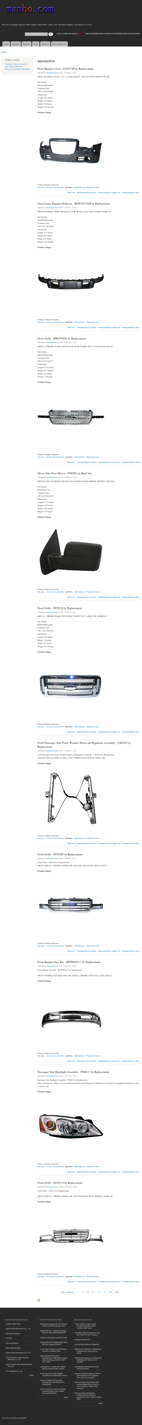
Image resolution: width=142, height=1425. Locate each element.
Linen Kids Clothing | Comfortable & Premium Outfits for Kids (53, 1350)
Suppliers (15, 44)
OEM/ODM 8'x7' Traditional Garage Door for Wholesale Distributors (53, 1331)
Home (6, 44)
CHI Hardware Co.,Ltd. (14, 1371)
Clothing (8, 64)
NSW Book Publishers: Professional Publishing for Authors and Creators (88, 1360)
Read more (71, 192)
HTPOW (9, 1338)
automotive (69, 187)
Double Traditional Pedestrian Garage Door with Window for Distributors (52, 1382)
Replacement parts (93, 187)
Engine (18, 69)
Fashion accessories (19, 64)
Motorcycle (9, 69)
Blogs (36, 44)
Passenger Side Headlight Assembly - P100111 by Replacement (73, 1072)
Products (26, 44)
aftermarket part (79, 187)
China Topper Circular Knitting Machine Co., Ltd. (17, 1358)
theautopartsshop (52, 73)
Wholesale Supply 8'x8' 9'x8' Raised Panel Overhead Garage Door (53, 1325)
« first (62, 1292)
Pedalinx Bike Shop (13, 1324)
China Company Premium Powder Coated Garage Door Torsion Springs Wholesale (53, 1391)
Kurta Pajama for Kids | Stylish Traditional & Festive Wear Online (53, 1374)
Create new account (70, 33)
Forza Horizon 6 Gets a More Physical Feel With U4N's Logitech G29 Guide (85, 1326)
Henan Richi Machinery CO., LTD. (18, 1328)
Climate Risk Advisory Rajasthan (87, 1344)
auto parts (41, 187)
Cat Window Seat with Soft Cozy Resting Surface (87, 1367)
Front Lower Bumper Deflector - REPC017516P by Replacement (74, 203)
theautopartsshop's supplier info (109, 192)
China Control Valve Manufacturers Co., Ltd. (19, 1365)
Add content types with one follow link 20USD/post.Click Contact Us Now (112, 33)
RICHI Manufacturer (13, 1348)
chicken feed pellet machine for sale (53, 1337)
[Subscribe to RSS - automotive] (39, 1299)
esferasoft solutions (13, 1333)
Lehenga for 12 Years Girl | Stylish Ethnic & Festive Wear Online (53, 1367)
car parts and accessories (55, 187)
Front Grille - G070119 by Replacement (60, 1183)
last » (117, 1292)
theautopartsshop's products (86, 192)
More (32, 1375)
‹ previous (70, 1292)
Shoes (7, 66)
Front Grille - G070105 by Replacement (60, 854)
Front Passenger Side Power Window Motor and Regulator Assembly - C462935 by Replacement (84, 745)
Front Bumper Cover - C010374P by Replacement (65, 69)
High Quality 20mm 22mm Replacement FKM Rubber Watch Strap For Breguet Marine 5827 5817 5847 (54, 1359)
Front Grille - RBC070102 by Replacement (62, 338)
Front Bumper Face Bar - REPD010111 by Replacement (69, 962)
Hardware (18, 66)
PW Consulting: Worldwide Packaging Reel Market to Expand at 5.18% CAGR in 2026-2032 (88, 1396)
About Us (45, 44)
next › (111, 1292)
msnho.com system (19, 1418)
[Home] (29, 9)
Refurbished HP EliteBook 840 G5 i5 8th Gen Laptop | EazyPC (54, 1343)
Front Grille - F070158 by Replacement (60, 608)
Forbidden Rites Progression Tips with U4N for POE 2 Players (87, 1333)
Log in (59, 33)
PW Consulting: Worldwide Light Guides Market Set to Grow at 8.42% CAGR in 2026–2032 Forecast (87, 1385)
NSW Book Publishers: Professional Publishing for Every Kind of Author (88, 1351)
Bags (12, 66)
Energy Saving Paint (82, 1339)
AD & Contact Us (59, 44)
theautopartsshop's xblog (130, 192)
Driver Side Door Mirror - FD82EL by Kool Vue (65, 473)
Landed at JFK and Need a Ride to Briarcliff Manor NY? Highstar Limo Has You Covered (88, 1375)
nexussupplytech (12, 1343)
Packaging (25, 69)
